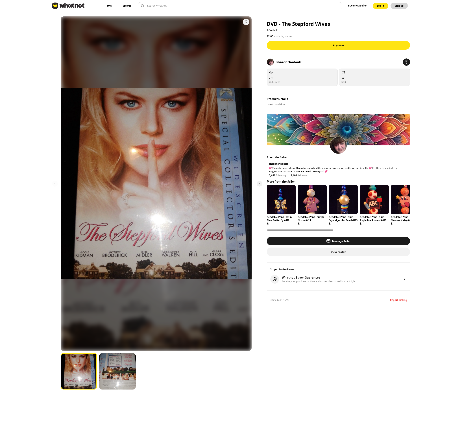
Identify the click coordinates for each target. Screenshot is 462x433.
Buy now (338, 45)
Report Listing (398, 300)
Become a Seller (357, 5)
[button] (406, 62)
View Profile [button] (338, 252)
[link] (108, 6)
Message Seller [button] (341, 241)
